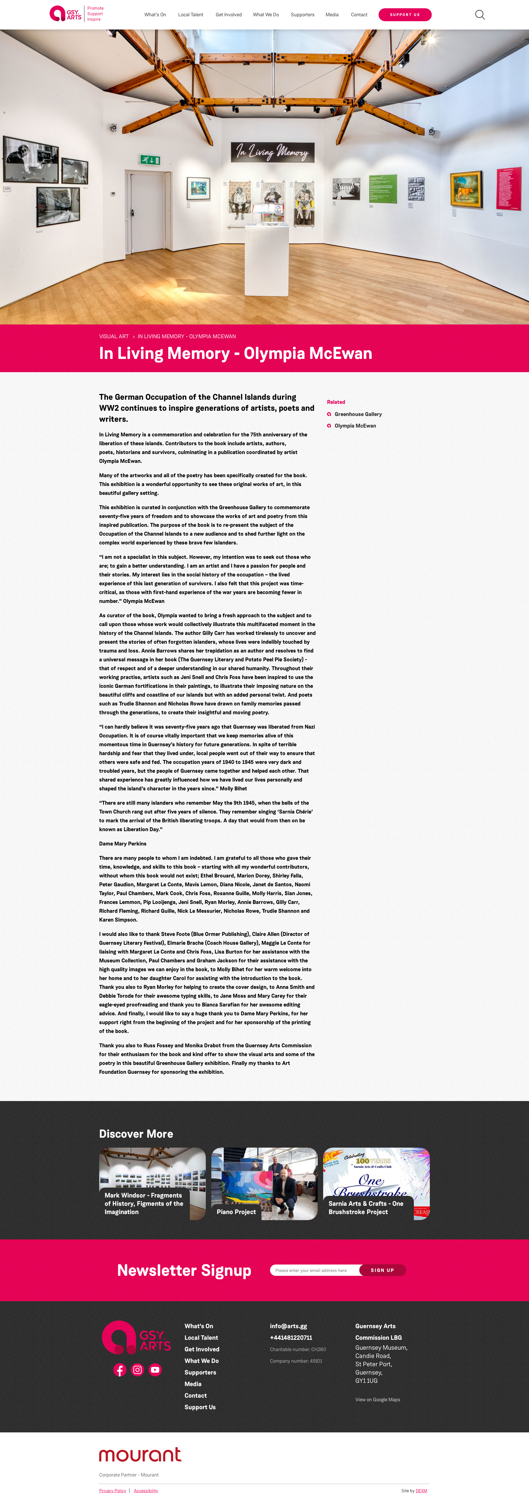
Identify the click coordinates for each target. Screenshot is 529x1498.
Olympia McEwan (355, 425)
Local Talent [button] (190, 15)
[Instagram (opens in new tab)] (136, 1370)
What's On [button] (155, 15)
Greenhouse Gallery (358, 414)
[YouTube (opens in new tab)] (154, 1370)
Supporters (303, 15)
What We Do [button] (266, 15)
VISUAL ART (114, 336)
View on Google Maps (377, 1399)
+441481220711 (291, 1338)
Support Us (405, 14)
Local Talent (201, 1338)
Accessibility (146, 1491)
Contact (359, 15)
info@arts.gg (288, 1326)
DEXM (421, 1491)
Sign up (383, 1270)
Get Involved (229, 15)
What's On (199, 1326)
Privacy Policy (112, 1491)
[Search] (480, 15)
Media (193, 1384)
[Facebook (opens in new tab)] (119, 1370)
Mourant (150, 1475)
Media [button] (332, 15)
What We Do (202, 1361)
